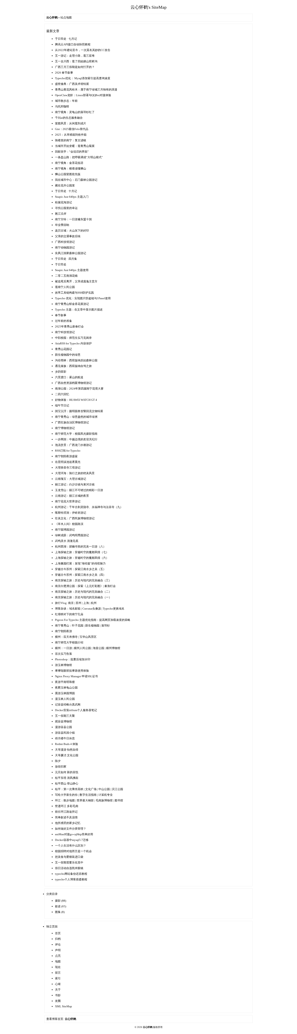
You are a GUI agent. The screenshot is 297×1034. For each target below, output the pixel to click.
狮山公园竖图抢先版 (67, 174)
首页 (58, 933)
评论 (58, 944)
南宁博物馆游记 (65, 428)
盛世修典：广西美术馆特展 (72, 83)
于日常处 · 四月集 (66, 258)
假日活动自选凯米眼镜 (69, 868)
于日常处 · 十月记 (66, 191)
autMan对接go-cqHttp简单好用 (74, 834)
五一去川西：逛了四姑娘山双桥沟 (76, 61)
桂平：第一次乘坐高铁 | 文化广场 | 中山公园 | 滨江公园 (89, 789)
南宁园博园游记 (65, 529)
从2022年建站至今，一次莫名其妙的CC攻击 (82, 50)
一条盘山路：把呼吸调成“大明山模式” (79, 157)
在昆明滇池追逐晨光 (67, 462)
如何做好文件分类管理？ (70, 828)
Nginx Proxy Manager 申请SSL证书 (76, 676)
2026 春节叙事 (64, 72)
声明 (58, 950)
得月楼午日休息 (65, 738)
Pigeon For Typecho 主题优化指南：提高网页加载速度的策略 (92, 619)
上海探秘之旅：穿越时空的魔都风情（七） (82, 552)
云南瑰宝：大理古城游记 (70, 478)
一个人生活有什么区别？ (70, 845)
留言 (58, 972)
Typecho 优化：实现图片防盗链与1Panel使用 (83, 298)
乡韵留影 (60, 371)
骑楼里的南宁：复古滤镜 (70, 140)
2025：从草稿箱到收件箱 (71, 134)
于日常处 (60, 264)
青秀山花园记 (63, 349)
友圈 (58, 1001)
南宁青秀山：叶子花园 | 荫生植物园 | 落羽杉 (82, 625)
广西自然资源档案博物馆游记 (73, 383)
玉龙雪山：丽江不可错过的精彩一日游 (79, 490)
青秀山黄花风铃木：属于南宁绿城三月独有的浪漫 (86, 89)
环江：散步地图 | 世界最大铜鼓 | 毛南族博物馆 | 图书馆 (89, 800)
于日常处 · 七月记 (66, 38)
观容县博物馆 (63, 721)
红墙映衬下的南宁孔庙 (69, 614)
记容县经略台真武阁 (67, 704)
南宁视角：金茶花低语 (69, 162)
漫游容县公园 (63, 727)
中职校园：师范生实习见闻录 (73, 337)
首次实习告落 (63, 653)
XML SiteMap (63, 1006)
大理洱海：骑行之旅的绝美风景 (75, 473)
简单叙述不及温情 (66, 817)
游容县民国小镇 (65, 732)
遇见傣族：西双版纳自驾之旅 (73, 366)
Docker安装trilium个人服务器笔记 (76, 710)
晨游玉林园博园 (65, 693)
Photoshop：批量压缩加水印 (72, 659)
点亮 (58, 955)
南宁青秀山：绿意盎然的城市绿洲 (76, 416)
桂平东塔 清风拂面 (66, 777)
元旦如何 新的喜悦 (66, 772)
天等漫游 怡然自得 (66, 749)
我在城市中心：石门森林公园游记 (76, 179)
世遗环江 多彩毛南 (66, 806)
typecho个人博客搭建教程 (71, 879)
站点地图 (66, 17)
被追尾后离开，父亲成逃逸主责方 (76, 281)
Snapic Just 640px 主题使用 (71, 270)
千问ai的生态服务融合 (69, 117)
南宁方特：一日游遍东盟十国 (73, 219)
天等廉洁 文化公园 (66, 755)
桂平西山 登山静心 (66, 783)
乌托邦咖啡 (62, 106)
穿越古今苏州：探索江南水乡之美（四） (80, 574)
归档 (58, 938)
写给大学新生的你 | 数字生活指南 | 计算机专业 (84, 794)
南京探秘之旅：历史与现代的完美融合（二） (83, 591)
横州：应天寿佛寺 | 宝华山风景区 (76, 636)
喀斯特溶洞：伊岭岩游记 (70, 512)
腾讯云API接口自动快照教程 (72, 44)
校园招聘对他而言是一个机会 (73, 851)
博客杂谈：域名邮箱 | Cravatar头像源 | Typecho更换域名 (89, 608)
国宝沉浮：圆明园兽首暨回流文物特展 (79, 411)
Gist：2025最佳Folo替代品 (71, 129)
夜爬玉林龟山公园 (66, 687)
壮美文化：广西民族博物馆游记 (75, 518)
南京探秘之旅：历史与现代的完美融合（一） (83, 597)
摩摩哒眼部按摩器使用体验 (72, 670)
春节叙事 (60, 315)
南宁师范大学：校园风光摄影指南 (76, 433)
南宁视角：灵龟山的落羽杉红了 (75, 112)
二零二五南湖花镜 (66, 275)
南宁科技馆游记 (65, 332)
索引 (58, 978)
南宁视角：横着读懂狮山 (70, 168)
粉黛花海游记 (63, 202)
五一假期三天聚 (65, 715)
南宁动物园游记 (65, 247)
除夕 (58, 761)
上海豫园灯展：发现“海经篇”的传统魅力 (80, 563)
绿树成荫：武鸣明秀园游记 (72, 535)
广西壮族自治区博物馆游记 (72, 422)
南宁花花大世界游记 (67, 501)
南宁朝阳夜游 (63, 631)
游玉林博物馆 (63, 665)
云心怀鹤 (70, 1019)
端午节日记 (62, 405)
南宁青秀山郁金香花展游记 (72, 304)
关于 (58, 989)
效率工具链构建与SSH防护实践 (74, 292)
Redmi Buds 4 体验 (66, 744)
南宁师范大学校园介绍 (69, 642)
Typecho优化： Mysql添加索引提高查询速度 (82, 78)
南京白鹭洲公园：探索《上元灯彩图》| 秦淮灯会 (85, 586)
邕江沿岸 (60, 213)
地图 (58, 961)
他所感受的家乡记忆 (67, 823)
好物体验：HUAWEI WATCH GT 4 (76, 399)
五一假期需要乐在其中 (69, 862)
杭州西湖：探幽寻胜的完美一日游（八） (80, 546)
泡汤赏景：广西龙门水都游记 (73, 445)
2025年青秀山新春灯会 (69, 326)
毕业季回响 (62, 225)
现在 (58, 967)
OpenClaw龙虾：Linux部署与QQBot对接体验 (83, 95)
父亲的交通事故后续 (67, 236)
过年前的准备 (63, 320)
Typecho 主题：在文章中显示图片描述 (79, 309)
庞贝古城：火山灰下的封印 (72, 230)
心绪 (58, 984)
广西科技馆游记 (65, 241)
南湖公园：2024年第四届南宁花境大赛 (79, 388)
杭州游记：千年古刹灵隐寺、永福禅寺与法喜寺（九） (89, 507)
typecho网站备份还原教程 (71, 873)
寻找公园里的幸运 (66, 208)
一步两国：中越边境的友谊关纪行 (76, 439)
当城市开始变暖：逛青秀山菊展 (75, 146)
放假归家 (60, 766)
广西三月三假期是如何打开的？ (75, 67)
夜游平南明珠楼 (65, 682)
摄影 (58, 900)
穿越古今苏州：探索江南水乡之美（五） (80, 569)
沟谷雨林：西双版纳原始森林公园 (76, 360)
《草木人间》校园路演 (69, 524)
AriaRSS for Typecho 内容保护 (73, 343)
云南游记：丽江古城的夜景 (72, 495)
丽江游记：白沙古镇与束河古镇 (75, 484)
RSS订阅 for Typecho (67, 450)
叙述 (58, 906)
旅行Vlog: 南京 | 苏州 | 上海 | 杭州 (76, 603)
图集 (58, 912)
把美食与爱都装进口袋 (69, 856)
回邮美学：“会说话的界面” (72, 151)
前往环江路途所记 (66, 811)
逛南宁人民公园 (65, 287)
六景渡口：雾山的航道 (69, 377)
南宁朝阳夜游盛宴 (66, 456)
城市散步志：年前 (66, 100)
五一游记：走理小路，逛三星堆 (75, 55)
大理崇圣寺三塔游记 (67, 467)
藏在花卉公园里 (65, 185)
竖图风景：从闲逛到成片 (70, 123)
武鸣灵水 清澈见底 (66, 540)
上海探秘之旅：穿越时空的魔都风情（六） (82, 557)
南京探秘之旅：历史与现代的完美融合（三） (83, 580)
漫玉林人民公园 (65, 698)
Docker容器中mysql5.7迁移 (71, 840)
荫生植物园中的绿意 (67, 354)
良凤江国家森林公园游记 (70, 253)
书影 (58, 995)
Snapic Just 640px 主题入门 (71, 196)
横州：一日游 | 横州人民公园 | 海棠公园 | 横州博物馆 (87, 648)
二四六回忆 (62, 394)
